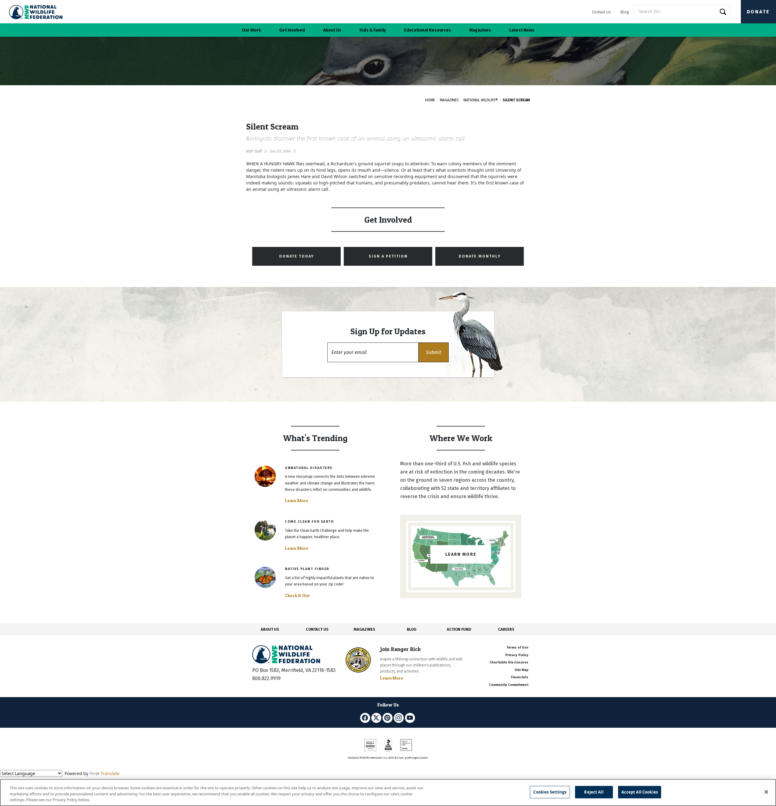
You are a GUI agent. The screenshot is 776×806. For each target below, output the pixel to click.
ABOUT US (270, 629)
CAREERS (506, 629)
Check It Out (297, 595)
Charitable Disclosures (509, 662)
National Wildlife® (480, 100)
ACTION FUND (459, 629)
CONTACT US (317, 629)
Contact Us (601, 12)
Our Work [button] (251, 30)
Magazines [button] (480, 30)
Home (430, 100)
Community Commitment (508, 685)
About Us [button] (332, 30)
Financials (519, 677)
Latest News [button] (521, 30)
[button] (433, 352)
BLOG (411, 629)
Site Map (521, 670)
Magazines (449, 100)
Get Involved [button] (292, 30)
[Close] (766, 791)
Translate (110, 773)
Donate (758, 12)
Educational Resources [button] (427, 30)
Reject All (593, 791)
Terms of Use (517, 647)
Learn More (296, 500)
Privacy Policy (516, 655)
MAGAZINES (364, 629)
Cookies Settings (549, 791)
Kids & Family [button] (373, 30)
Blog (624, 12)
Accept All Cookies (639, 791)
